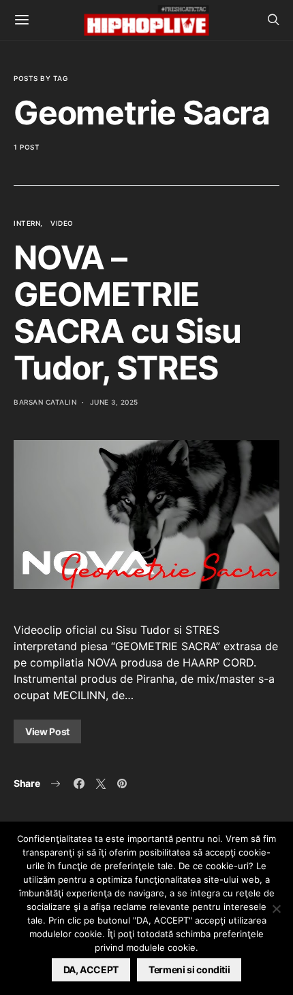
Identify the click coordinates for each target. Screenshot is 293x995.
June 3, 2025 (114, 402)
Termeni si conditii (189, 969)
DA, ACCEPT (91, 969)
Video (62, 223)
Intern (27, 223)
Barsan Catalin (45, 402)
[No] (276, 908)
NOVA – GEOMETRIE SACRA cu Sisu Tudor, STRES (127, 312)
